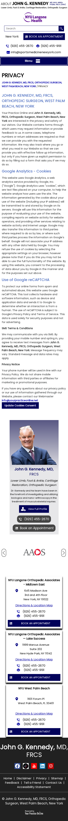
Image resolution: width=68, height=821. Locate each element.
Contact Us (54, 783)
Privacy (41, 778)
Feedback (12, 783)
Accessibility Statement (34, 787)
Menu (28, 60)
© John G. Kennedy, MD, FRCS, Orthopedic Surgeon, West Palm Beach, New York (34, 801)
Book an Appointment (46, 36)
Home (7, 778)
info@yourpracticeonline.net (20, 400)
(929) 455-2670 (22, 46)
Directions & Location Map (34, 605)
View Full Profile (37, 509)
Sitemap (57, 778)
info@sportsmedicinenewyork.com (36, 52)
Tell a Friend (32, 783)
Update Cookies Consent (20, 405)
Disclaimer (24, 778)
